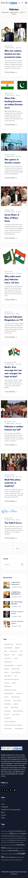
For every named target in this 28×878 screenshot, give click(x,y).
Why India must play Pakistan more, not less (12, 279)
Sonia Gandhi (15, 714)
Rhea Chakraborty (18, 711)
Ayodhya (17, 647)
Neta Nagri (7, 700)
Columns (20, 47)
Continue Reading (10, 72)
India (15, 675)
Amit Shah (18, 644)
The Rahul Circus (13, 523)
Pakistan (16, 704)
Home (3, 804)
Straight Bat (7, 718)
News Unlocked (17, 700)
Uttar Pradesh (8, 728)
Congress (20, 654)
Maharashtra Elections (10, 690)
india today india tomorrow (11, 679)
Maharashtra (7, 686)
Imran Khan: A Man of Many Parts (12, 218)
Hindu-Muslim (7, 675)
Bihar (5, 651)
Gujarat (6, 672)
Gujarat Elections (15, 672)
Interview (6, 682)
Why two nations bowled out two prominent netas (13, 54)
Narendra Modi (15, 697)
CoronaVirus (7, 658)
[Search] (23, 563)
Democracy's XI (8, 661)
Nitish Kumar (7, 704)
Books (3, 812)
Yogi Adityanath (19, 728)
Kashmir (14, 682)
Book (13, 654)
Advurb (15, 874)
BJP (21, 651)
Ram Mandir (7, 711)
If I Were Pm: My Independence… (15, 583)
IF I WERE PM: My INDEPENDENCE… (16, 593)
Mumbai (6, 697)
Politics (6, 707)
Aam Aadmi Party (8, 644)
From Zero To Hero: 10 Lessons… (17, 612)
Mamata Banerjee (9, 693)
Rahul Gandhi (14, 707)
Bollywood (6, 654)
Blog (19, 95)
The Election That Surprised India (13, 725)
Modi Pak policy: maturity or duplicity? (13, 483)
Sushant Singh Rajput (10, 721)
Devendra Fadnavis (9, 665)
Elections (6, 668)
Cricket (16, 658)
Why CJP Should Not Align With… (16, 603)
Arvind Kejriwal (8, 647)
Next (17, 548)
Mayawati (19, 693)
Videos (3, 818)
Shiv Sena (6, 714)
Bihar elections (14, 651)
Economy (19, 665)
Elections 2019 (15, 668)
